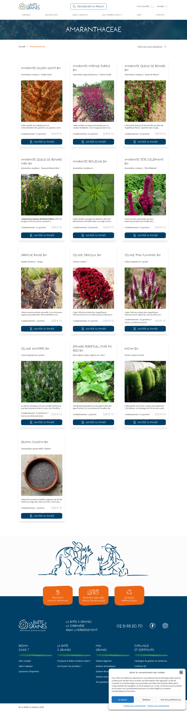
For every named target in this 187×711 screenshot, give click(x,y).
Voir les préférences (171, 699)
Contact (160, 14)
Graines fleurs (102, 671)
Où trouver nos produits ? (69, 666)
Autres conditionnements (136, 322)
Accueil (22, 46)
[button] (181, 672)
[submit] (41, 142)
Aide (139, 14)
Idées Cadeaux (80, 14)
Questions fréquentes (29, 671)
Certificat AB (140, 666)
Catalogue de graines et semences (150, 660)
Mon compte (25, 660)
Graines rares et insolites (107, 676)
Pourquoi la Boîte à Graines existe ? (74, 660)
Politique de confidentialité (134, 706)
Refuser (146, 699)
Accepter (122, 699)
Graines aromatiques (106, 666)
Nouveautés (51, 14)
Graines (26, 14)
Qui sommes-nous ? (112, 14)
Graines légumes (104, 660)
